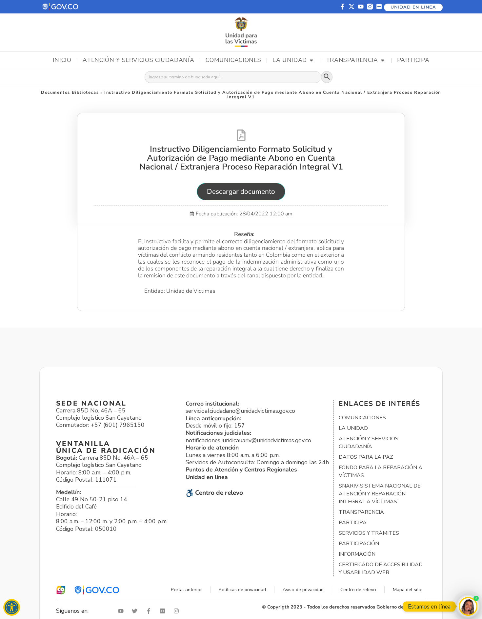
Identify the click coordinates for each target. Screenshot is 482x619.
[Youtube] (361, 7)
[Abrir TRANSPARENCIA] (383, 60)
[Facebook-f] (342, 7)
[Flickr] (379, 7)
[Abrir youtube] (122, 611)
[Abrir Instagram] (177, 611)
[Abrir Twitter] (136, 611)
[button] (60, 6)
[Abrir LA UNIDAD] (311, 60)
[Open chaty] (468, 606)
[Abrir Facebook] (150, 611)
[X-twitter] (351, 7)
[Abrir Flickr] (164, 611)
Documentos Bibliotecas (70, 92)
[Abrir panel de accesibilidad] (11, 607)
